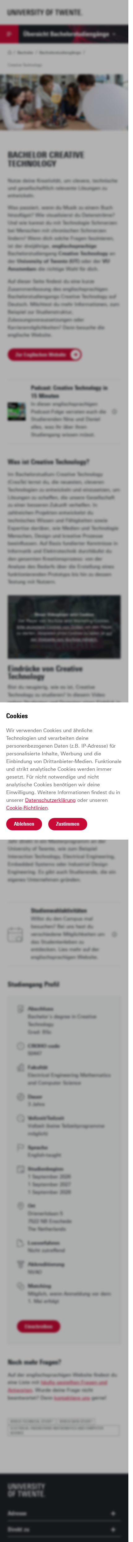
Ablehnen (24, 824)
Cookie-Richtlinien (27, 808)
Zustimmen (67, 824)
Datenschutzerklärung (50, 800)
